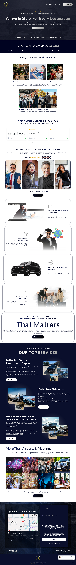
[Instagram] (11, 540)
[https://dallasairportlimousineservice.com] (6, 4)
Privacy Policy (50, 543)
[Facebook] (8, 540)
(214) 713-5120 (67, 4)
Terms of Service (57, 543)
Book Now (37, 195)
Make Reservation (37, 27)
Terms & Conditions (41, 563)
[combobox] (43, 515)
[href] (23, 522)
